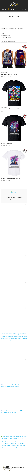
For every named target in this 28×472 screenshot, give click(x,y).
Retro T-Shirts (4, 107)
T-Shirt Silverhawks (6, 144)
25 (6, 37)
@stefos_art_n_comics (14, 197)
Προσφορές (6, 72)
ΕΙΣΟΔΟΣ (4, 9)
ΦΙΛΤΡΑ (4, 33)
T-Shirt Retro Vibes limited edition (10, 109)
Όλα (10, 37)
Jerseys (2, 72)
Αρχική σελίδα (4, 28)
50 (8, 37)
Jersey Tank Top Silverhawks (9, 74)
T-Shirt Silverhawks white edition (10, 178)
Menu (24, 9)
